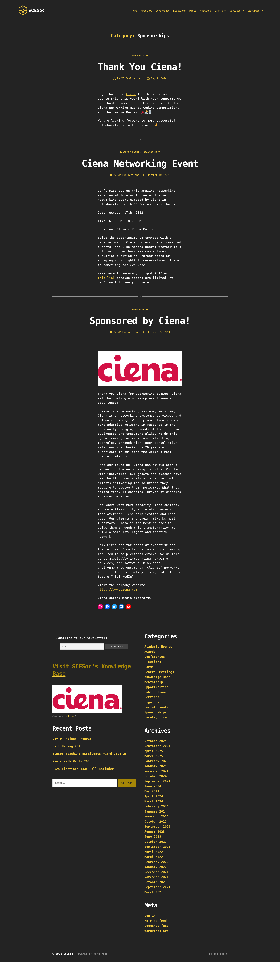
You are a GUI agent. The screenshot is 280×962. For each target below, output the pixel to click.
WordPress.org (156, 931)
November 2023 (156, 816)
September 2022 (157, 846)
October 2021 (155, 882)
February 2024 (156, 806)
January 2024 (155, 811)
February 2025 (156, 761)
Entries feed (155, 921)
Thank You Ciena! (140, 67)
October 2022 (155, 841)
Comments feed (156, 926)
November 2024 (156, 771)
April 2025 (153, 751)
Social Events (156, 707)
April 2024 (153, 796)
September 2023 (157, 826)
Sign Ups (151, 702)
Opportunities (156, 687)
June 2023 (152, 836)
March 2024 (153, 801)
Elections (152, 662)
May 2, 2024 (159, 78)
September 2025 (157, 746)
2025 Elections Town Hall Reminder (83, 769)
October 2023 (155, 821)
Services (151, 697)
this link (106, 278)
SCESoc (68, 953)
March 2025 (153, 756)
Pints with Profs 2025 (71, 761)
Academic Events (130, 152)
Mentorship (153, 682)
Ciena (131, 94)
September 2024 (157, 781)
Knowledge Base (157, 677)
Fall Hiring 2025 (67, 746)
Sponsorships (140, 55)
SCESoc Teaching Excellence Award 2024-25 (89, 754)
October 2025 (155, 741)
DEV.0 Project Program (71, 738)
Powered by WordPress (92, 953)
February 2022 (156, 862)
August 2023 (154, 831)
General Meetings (159, 672)
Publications (155, 692)
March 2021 (153, 892)
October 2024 (155, 776)
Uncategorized (156, 717)
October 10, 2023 (158, 175)
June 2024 (152, 786)
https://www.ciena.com (118, 589)
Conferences (154, 656)
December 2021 (156, 872)
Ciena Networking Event (140, 163)
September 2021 (157, 887)
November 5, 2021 (158, 332)
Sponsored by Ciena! (140, 320)
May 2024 (151, 791)
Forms (149, 667)
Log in (149, 915)
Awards (149, 652)
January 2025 (155, 766)
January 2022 (155, 867)
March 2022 (153, 857)
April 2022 (153, 852)
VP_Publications (132, 78)
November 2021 (156, 877)
